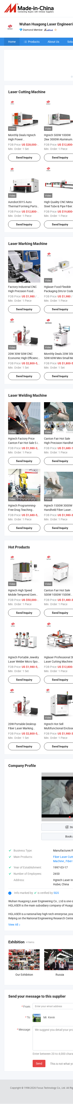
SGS (56, 893)
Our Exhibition (24, 974)
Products (34, 42)
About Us (53, 42)
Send (39, 1063)
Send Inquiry (24, 157)
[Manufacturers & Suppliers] (29, 8)
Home (12, 42)
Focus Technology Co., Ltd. (51, 1087)
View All (13, 924)
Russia (60, 974)
